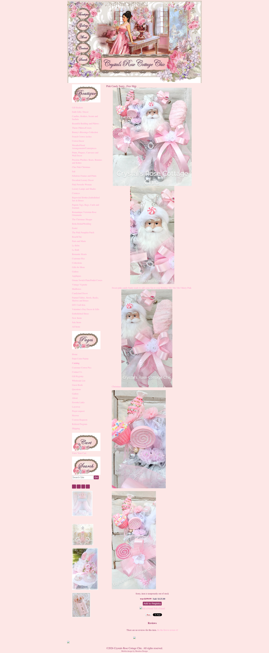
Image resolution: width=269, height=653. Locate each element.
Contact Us (77, 371)
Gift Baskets (77, 107)
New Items (77, 317)
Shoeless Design (141, 651)
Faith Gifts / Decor (80, 111)
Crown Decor (78, 140)
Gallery (75, 271)
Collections (77, 262)
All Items (76, 326)
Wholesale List (78, 380)
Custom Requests (79, 419)
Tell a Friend (159, 608)
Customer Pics (78, 258)
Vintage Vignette (79, 284)
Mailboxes (76, 288)
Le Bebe (76, 245)
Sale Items (76, 322)
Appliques (76, 275)
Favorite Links (78, 402)
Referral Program (79, 424)
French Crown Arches (82, 136)
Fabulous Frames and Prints (84, 175)
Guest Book (77, 384)
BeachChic (77, 236)
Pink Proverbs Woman (82, 184)
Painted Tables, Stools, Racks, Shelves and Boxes (85, 299)
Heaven (75, 415)
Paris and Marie (79, 241)
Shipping (76, 428)
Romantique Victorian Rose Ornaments (84, 213)
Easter (74, 228)
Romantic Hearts (79, 254)
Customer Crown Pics (81, 367)
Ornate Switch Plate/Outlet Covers (87, 280)
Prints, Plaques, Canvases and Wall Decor (85, 154)
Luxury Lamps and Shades (84, 188)
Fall (73, 171)
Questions (76, 389)
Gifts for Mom (78, 267)
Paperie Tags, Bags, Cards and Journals (85, 206)
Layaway (76, 406)
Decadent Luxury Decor (83, 180)
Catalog (75, 363)
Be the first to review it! (167, 629)
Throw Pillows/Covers (81, 127)
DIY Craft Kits (78, 304)
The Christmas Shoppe (82, 219)
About (75, 397)
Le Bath (75, 249)
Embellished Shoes (80, 313)
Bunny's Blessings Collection (85, 132)
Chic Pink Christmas (81, 167)
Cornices (76, 193)
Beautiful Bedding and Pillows (85, 123)
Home (74, 354)
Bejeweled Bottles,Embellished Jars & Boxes (86, 199)
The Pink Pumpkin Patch (83, 232)
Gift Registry (78, 376)
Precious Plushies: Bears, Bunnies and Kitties (87, 161)
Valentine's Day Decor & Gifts (85, 309)
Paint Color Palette (80, 358)
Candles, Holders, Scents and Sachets (85, 118)
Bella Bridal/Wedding (81, 223)
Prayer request (78, 410)
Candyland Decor (80, 293)
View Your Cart (79, 453)
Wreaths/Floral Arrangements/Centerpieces (84, 147)
